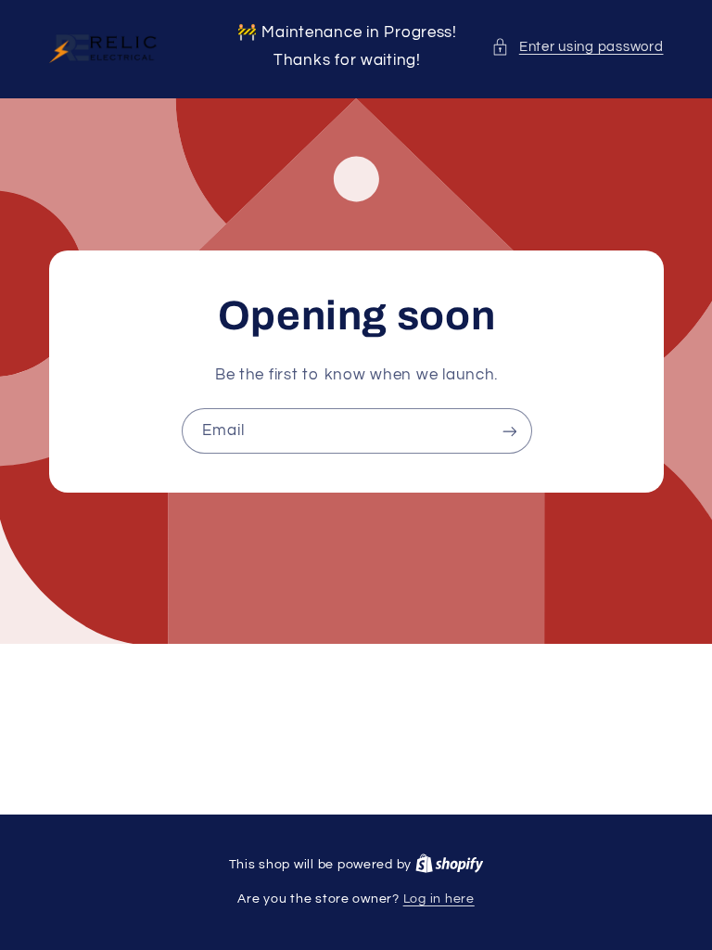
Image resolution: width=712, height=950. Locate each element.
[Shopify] (449, 864)
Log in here (439, 898)
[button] (577, 47)
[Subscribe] (509, 431)
